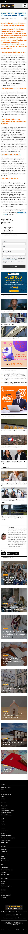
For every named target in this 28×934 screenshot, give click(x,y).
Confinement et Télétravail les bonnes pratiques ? (13, 311)
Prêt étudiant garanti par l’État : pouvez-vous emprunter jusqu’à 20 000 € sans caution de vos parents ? (12, 500)
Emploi (2, 856)
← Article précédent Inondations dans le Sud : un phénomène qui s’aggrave (7, 222)
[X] (5, 1)
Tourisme (3, 828)
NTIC (2, 864)
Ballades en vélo (5, 831)
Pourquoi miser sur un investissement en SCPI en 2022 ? (15, 379)
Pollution (3, 883)
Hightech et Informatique (7, 870)
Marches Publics (5, 861)
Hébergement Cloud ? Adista (8, 324)
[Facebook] (1, 1)
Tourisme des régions (6, 840)
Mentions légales (10, 915)
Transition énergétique (6, 886)
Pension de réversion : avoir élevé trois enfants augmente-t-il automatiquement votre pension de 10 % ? (14, 483)
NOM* (4, 246)
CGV (17, 915)
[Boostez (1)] (14, 399)
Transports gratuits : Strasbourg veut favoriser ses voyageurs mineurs (15, 383)
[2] (14, 353)
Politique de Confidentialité (8, 259)
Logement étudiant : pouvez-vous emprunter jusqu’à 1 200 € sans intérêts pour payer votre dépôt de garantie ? (13, 517)
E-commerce (4, 851)
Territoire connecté (5, 874)
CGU (21, 915)
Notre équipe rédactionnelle (10, 918)
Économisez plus (5, 854)
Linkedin (25, 930)
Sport (2, 796)
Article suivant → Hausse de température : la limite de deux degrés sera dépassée (7, 230)
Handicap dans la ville (6, 895)
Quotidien (3, 890)
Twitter (3, 553)
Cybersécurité (4, 867)
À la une (3, 784)
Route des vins (4, 808)
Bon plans (3, 803)
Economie (3, 792)
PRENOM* (5, 241)
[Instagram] (3, 1)
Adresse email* (7, 252)
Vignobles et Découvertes (7, 810)
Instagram (10, 930)
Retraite (3, 824)
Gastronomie (4, 806)
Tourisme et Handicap (6, 835)
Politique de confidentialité (8, 912)
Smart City (3, 872)
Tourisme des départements (8, 838)
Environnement (4, 878)
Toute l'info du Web (5, 787)
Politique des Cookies (21, 912)
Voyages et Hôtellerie (6, 812)
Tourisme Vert (4, 842)
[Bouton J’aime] (25, 18)
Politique (3, 790)
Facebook (9, 553)
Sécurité (3, 799)
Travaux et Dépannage (6, 815)
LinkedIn (16, 553)
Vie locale (3, 897)
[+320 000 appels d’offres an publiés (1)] (14, 282)
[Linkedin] (7, 1)
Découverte (4, 833)
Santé (2, 822)
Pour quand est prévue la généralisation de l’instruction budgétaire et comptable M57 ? (14, 375)
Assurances (4, 849)
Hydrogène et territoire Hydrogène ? (10, 338)
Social (2, 819)
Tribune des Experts (6, 794)
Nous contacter (21, 918)
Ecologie (3, 881)
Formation (3, 858)
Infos (2, 893)
